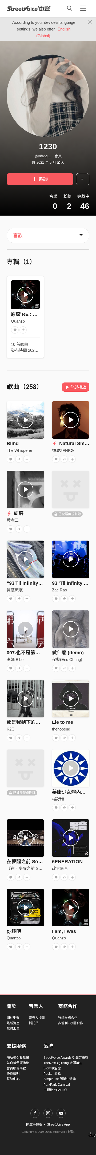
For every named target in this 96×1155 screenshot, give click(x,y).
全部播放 (78, 387)
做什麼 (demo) (68, 652)
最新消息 (13, 1023)
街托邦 (33, 1023)
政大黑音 (60, 868)
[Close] (90, 22)
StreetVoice (29, 8)
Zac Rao (59, 590)
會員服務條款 (16, 1068)
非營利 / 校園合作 (70, 1023)
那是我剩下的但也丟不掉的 (35, 722)
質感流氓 (15, 590)
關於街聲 (13, 1018)
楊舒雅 (58, 799)
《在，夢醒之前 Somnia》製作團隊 (38, 868)
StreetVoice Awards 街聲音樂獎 (65, 1058)
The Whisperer (19, 450)
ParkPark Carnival (56, 1085)
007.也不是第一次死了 (30, 652)
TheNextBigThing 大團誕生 (62, 1063)
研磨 (18, 513)
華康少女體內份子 (71, 792)
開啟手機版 (34, 1124)
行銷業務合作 (67, 1018)
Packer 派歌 (52, 1074)
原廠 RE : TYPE (28, 314)
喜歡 (18, 235)
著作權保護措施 (18, 1063)
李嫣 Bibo (15, 659)
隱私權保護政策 (18, 1058)
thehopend (61, 729)
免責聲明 (13, 1074)
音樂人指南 (37, 1018)
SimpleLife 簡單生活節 (59, 1079)
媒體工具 (13, 1028)
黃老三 (13, 520)
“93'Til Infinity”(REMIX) (33, 583)
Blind (13, 443)
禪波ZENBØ (63, 450)
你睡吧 (14, 931)
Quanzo (18, 321)
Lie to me (62, 722)
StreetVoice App (58, 1124)
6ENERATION (67, 861)
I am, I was (64, 931)
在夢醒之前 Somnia (28, 861)
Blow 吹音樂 (52, 1068)
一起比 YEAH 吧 (55, 1090)
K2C (10, 729)
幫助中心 (13, 1079)
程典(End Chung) (67, 659)
